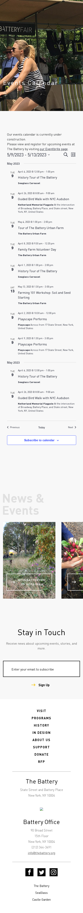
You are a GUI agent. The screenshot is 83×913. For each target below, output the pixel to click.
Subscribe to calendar (39, 440)
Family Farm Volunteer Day (37, 249)
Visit (41, 711)
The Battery (41, 886)
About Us (41, 740)
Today (41, 427)
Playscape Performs (32, 319)
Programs (41, 718)
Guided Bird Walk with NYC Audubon (43, 199)
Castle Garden (41, 899)
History (41, 725)
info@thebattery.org (41, 853)
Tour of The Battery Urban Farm (41, 228)
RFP (41, 761)
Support (41, 747)
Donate (41, 754)
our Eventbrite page (54, 149)
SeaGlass (41, 893)
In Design (41, 732)
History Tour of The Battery (37, 177)
